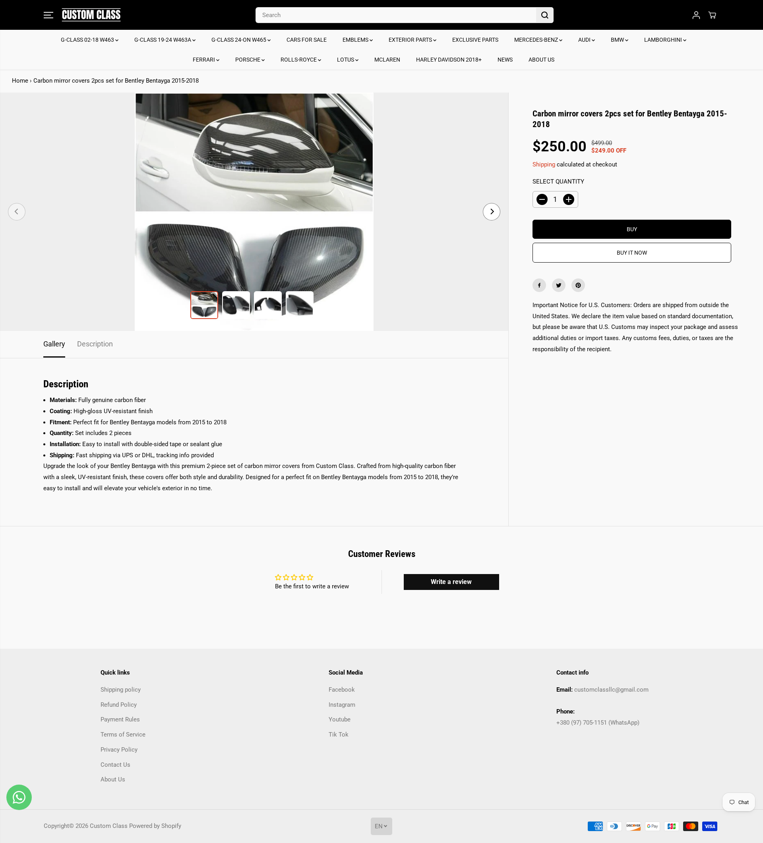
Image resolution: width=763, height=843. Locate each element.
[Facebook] (539, 285)
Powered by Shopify (155, 825)
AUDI (585, 40)
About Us (113, 779)
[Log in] (696, 15)
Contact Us (115, 764)
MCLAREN (387, 59)
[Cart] (712, 15)
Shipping (544, 164)
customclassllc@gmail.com (611, 689)
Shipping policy (121, 689)
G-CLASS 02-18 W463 (88, 40)
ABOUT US (541, 59)
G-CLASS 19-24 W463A (163, 40)
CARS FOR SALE (307, 40)
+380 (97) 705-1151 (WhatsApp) (597, 722)
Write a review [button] (451, 582)
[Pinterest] (578, 285)
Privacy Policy (119, 749)
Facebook (342, 689)
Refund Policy (119, 704)
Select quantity (558, 181)
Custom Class (109, 825)
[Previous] (16, 211)
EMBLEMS (356, 40)
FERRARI (204, 59)
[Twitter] (558, 285)
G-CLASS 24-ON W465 (239, 40)
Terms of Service (123, 734)
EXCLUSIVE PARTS (475, 40)
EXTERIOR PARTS (411, 40)
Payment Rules (120, 719)
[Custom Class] (91, 15)
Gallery (54, 344)
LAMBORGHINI (663, 40)
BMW (618, 40)
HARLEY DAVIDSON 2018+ (449, 59)
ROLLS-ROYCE (299, 59)
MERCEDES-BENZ (536, 40)
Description (95, 344)
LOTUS (346, 59)
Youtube (340, 719)
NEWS (505, 59)
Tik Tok (339, 734)
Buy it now (632, 252)
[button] (48, 15)
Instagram (342, 704)
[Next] (491, 211)
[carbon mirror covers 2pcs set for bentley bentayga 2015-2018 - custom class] (254, 212)
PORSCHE (248, 59)
